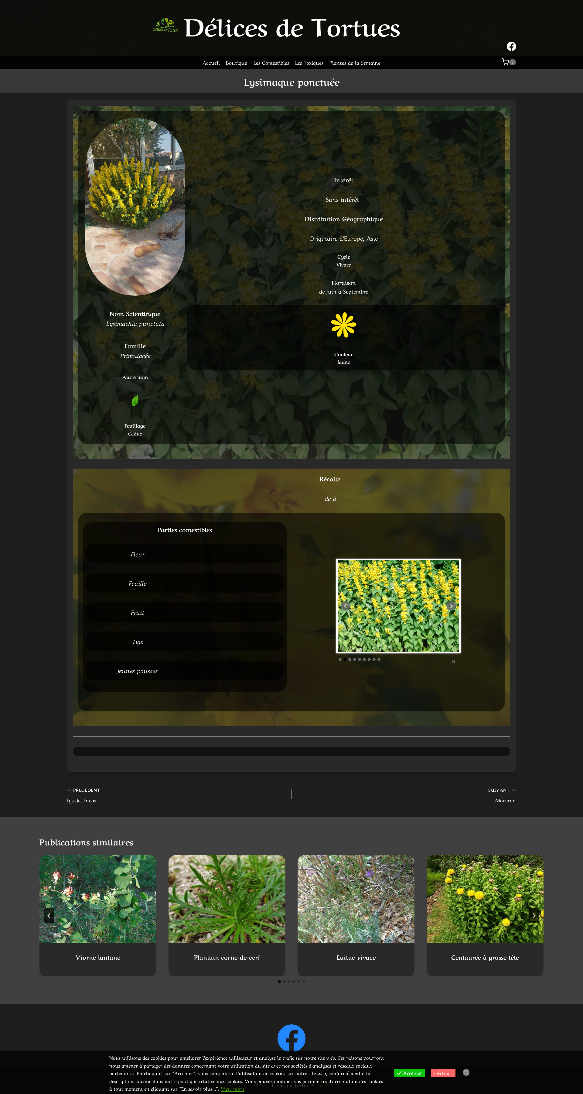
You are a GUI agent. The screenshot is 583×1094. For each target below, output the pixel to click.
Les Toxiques (309, 62)
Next (451, 606)
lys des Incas (83, 795)
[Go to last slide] (49, 915)
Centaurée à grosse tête (485, 956)
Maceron (502, 795)
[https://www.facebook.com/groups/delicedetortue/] (511, 46)
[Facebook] (292, 1038)
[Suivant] (534, 915)
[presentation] (97, 899)
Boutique (236, 62)
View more (232, 1088)
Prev (345, 606)
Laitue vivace (356, 956)
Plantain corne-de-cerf (227, 956)
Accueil (211, 62)
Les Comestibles (271, 62)
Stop (453, 699)
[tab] (279, 981)
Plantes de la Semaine (354, 62)
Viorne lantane (98, 956)
